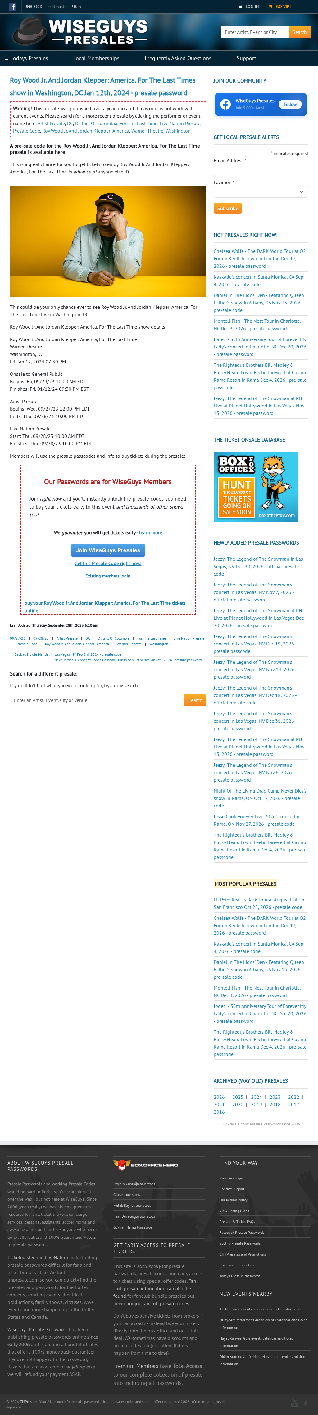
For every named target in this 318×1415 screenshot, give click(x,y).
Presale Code (26, 131)
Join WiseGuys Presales (108, 550)
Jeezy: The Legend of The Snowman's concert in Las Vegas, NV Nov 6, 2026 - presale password (254, 772)
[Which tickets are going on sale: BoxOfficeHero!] (145, 1165)
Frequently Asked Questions (178, 58)
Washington (178, 131)
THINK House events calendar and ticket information (261, 1309)
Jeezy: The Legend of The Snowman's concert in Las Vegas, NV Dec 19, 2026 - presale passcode (255, 643)
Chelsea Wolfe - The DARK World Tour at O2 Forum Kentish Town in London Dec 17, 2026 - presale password (260, 258)
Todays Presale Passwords (240, 1276)
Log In (251, 6)
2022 (293, 1097)
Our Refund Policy (234, 1199)
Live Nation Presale (180, 123)
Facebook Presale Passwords (242, 1232)
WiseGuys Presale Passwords (37, 1329)
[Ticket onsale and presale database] (256, 486)
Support (246, 58)
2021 (219, 1104)
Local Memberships (96, 58)
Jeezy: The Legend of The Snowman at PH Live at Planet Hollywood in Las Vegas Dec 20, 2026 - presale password (259, 617)
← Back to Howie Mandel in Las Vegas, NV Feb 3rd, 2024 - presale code (65, 654)
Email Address (230, 160)
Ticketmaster (20, 1257)
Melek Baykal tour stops (132, 1205)
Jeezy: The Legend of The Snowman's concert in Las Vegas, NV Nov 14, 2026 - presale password (255, 669)
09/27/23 (17, 638)
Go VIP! (283, 6)
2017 (293, 1104)
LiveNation (56, 1257)
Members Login (231, 1178)
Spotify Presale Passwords (240, 1243)
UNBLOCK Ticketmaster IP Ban (52, 6)
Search (300, 32)
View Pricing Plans (234, 1210)
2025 (237, 1097)
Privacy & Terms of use (238, 1265)
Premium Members (135, 1365)
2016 (219, 1112)
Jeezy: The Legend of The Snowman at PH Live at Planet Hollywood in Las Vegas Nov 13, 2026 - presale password (259, 405)
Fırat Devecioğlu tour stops (134, 1216)
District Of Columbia (96, 123)
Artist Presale (51, 123)
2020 (237, 1104)
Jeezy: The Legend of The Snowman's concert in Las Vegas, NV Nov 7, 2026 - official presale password (254, 592)
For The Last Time (138, 123)
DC (70, 123)
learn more (150, 532)
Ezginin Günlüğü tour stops (134, 1183)
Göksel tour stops (126, 1194)
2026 (219, 1097)
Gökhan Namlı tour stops (132, 1227)
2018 (275, 1104)
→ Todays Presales (26, 58)
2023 (275, 1097)
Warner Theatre (147, 131)
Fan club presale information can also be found (154, 1288)
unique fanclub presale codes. (158, 1303)
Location (224, 182)
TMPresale (28, 1401)
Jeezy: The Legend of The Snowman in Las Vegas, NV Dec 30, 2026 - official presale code (258, 566)
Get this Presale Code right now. (108, 563)
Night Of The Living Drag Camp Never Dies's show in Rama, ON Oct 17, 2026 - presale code (260, 798)
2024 (256, 1097)
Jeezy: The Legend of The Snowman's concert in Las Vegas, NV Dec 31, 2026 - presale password (255, 720)
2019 (256, 1104)
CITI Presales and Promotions (243, 1254)
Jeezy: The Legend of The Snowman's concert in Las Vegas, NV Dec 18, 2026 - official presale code (255, 695)
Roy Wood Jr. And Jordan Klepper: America (85, 131)
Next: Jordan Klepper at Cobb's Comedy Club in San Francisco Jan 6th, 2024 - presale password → (130, 660)
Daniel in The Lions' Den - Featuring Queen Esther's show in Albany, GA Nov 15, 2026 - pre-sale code (259, 302)
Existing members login (107, 576)
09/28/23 (41, 638)
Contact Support (232, 1189)
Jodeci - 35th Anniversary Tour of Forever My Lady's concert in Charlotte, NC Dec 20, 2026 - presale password (260, 346)
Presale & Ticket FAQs (237, 1221)
